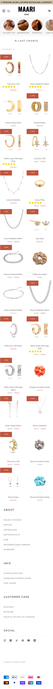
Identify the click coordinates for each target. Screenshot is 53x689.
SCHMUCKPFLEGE (13, 573)
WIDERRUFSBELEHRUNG (17, 544)
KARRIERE (9, 549)
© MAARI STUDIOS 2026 (14, 662)
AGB (6, 539)
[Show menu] (3, 11)
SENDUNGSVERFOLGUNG (17, 578)
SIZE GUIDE (10, 583)
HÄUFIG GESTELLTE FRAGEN (19, 617)
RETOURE (9, 612)
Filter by (7, 49)
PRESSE (8, 525)
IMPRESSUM (10, 530)
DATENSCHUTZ (12, 534)
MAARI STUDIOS (13, 520)
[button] (9, 86)
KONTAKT (9, 607)
